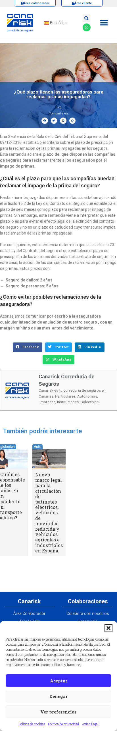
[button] (108, 628)
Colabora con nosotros (87, 613)
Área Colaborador (29, 613)
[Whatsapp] (87, 27)
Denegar (58, 696)
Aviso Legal (90, 724)
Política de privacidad (63, 724)
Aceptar (58, 681)
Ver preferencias (58, 712)
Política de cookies (31, 724)
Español (56, 23)
